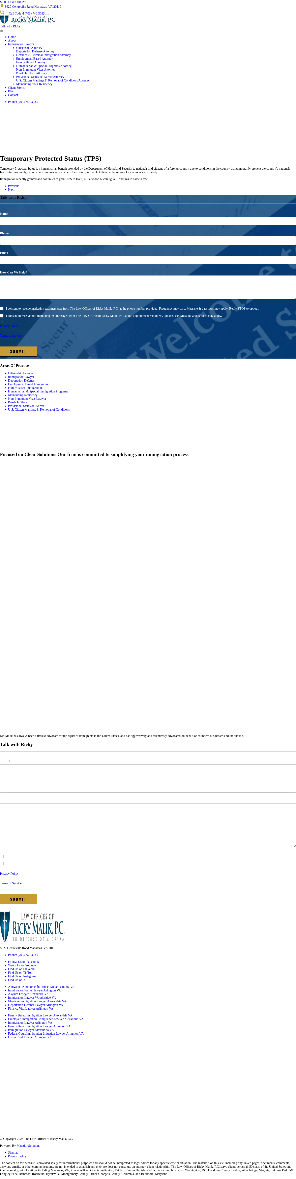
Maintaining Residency (22, 395)
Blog (11, 91)
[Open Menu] (47, 14)
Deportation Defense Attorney (35, 51)
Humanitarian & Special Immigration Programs (38, 391)
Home (12, 37)
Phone (4, 233)
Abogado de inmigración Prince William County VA (41, 986)
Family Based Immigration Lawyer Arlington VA (39, 1026)
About (12, 40)
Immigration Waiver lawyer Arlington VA (34, 990)
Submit (18, 351)
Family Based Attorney (31, 62)
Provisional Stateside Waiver (26, 406)
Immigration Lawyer (21, 44)
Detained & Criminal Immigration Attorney (43, 55)
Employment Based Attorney (34, 58)
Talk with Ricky (10, 26)
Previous (13, 186)
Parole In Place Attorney (31, 73)
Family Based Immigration (25, 387)
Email (4, 253)
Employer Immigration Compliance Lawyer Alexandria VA (46, 1019)
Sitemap (13, 1152)
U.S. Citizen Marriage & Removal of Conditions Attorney (53, 80)
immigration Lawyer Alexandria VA (31, 1030)
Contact (13, 95)
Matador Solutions (28, 1145)
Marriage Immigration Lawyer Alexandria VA (37, 1001)
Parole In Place (17, 402)
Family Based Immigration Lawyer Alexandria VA (40, 1015)
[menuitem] (152, 37)
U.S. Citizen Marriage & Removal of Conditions (39, 409)
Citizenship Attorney (29, 47)
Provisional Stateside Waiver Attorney (40, 76)
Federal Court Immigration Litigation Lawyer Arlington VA (46, 1033)
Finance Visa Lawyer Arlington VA (30, 1008)
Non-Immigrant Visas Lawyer (27, 398)
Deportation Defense (21, 380)
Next (11, 189)
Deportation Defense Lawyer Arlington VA (35, 1005)
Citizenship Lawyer (20, 373)
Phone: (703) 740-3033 (23, 101)
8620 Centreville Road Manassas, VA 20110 (28, 948)
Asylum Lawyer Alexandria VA (28, 994)
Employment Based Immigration (28, 384)
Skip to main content (13, 1)
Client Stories (16, 87)
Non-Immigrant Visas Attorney (35, 69)
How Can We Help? (13, 272)
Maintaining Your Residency (34, 84)
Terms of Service (11, 335)
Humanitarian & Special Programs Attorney (43, 66)
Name (5, 213)
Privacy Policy (9, 326)
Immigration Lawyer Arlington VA (30, 1022)
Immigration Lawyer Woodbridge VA (32, 997)
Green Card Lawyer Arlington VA (30, 1037)
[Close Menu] (1, 31)
